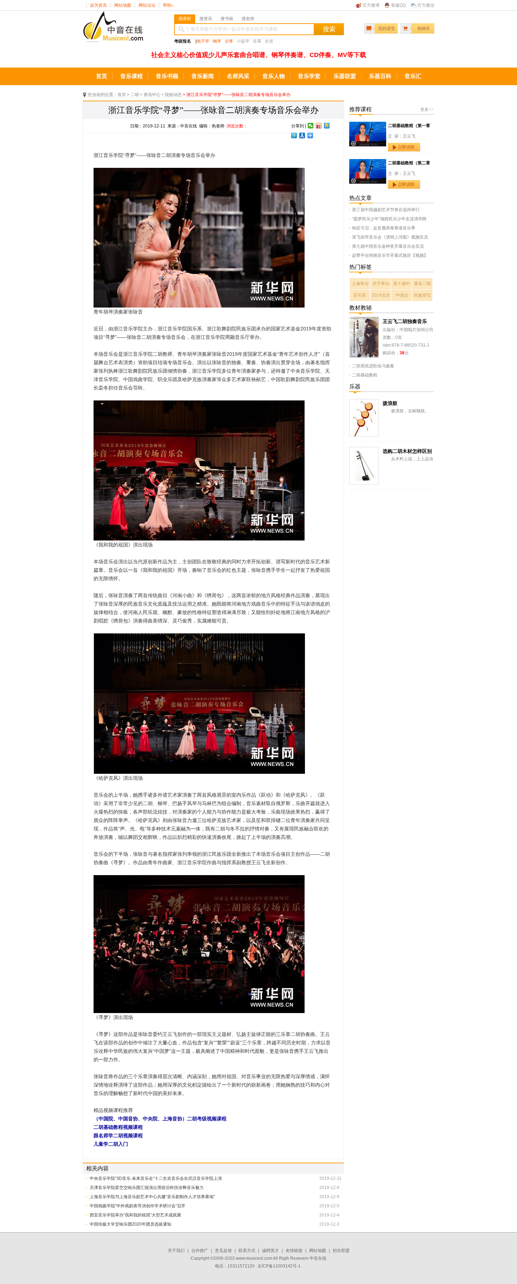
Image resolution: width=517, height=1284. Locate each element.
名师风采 (238, 76)
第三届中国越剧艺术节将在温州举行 (386, 209)
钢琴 (217, 41)
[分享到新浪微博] (319, 125)
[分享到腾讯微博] (294, 135)
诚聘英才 (270, 1250)
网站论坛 (147, 5)
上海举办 (360, 283)
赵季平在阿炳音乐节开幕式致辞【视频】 (390, 255)
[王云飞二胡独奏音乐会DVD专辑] (364, 320)
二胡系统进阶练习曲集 (373, 365)
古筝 (229, 41)
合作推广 (199, 1250)
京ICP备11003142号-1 (279, 1266)
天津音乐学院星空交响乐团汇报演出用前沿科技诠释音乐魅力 (147, 1187)
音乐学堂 (309, 76)
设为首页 (98, 5)
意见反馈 (223, 1250)
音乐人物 (273, 76)
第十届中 (401, 283)
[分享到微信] (311, 125)
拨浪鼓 (390, 403)
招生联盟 (341, 1250)
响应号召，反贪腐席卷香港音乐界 (383, 228)
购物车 (423, 28)
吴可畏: (360, 295)
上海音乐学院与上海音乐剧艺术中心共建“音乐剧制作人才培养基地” (152, 1196)
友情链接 (294, 1250)
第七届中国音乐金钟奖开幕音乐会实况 (388, 246)
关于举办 (380, 283)
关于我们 (176, 1250)
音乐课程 (131, 76)
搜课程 (184, 18)
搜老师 (248, 18)
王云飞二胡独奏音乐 (405, 321)
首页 (101, 76)
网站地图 (122, 5)
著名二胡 (422, 283)
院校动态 (173, 94)
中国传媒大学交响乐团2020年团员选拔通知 (130, 1224)
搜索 (329, 29)
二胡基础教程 (364, 375)
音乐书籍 (167, 76)
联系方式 (246, 1250)
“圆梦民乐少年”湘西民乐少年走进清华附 (389, 218)
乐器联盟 (344, 76)
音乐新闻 (202, 76)
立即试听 (406, 147)
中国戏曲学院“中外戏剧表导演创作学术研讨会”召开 (137, 1205)
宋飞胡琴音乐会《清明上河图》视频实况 (390, 237)
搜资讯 (205, 18)
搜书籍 (227, 18)
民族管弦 (422, 295)
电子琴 (203, 41)
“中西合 (402, 295)
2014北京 (381, 295)
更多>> (427, 109)
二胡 (134, 94)
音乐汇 (412, 76)
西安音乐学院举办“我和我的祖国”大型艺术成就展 (135, 1215)
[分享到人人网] (302, 135)
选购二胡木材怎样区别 (407, 451)
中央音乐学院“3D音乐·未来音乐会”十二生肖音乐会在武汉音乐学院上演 (156, 1178)
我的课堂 (386, 28)
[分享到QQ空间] (327, 125)
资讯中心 (151, 94)
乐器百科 (380, 76)
